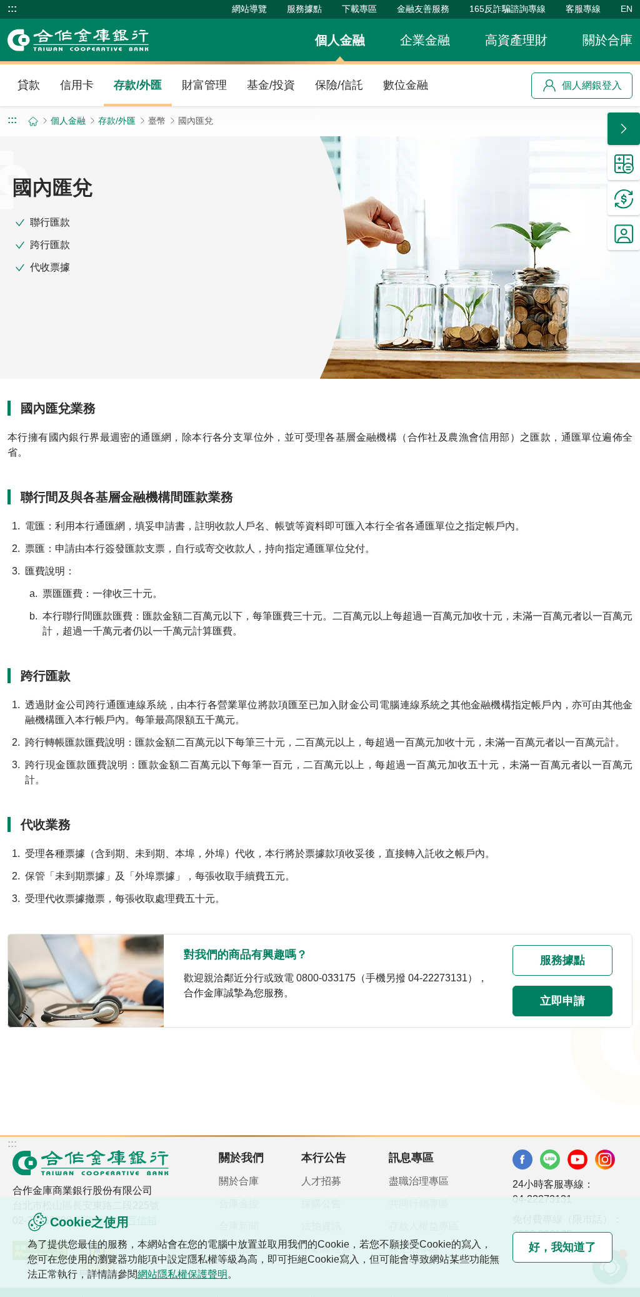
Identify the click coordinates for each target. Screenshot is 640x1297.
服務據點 (304, 9)
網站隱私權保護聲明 (183, 1274)
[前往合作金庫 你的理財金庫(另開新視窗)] (522, 1159)
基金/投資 (271, 85)
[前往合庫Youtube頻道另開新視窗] (578, 1159)
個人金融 (340, 40)
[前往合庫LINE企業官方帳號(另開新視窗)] (550, 1159)
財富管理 (204, 85)
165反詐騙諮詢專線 (507, 9)
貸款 (29, 85)
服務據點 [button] (562, 960)
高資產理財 (516, 40)
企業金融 (425, 40)
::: (12, 9)
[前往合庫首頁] (78, 40)
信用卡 (77, 85)
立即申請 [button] (562, 1000)
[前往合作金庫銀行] (90, 1162)
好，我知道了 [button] (562, 1247)
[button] (624, 129)
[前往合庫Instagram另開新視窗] (605, 1159)
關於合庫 (607, 40)
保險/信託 (339, 85)
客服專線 (583, 9)
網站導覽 (249, 9)
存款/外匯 (138, 85)
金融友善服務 (423, 9)
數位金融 (405, 85)
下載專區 (359, 9)
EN (626, 9)
